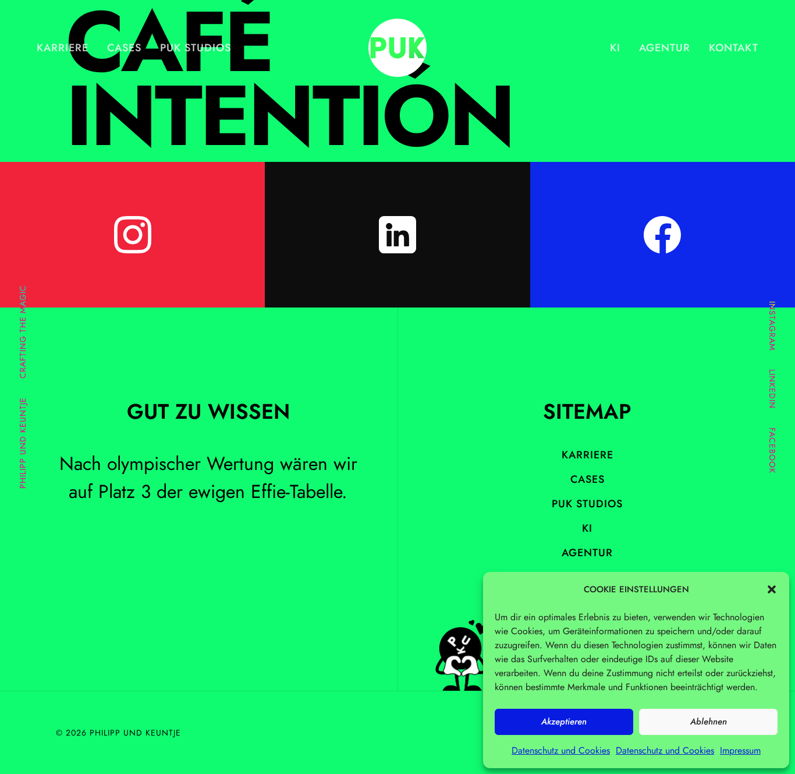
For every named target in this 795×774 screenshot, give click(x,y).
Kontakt (733, 47)
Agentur (664, 47)
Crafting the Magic (23, 332)
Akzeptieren (564, 721)
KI (615, 47)
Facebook (772, 450)
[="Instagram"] (132, 235)
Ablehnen (708, 721)
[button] (772, 589)
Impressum (740, 750)
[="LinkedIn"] (397, 235)
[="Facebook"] (662, 235)
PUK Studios (195, 47)
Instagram (772, 326)
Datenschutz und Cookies (561, 750)
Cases (124, 47)
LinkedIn (772, 389)
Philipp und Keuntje (23, 443)
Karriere (62, 47)
